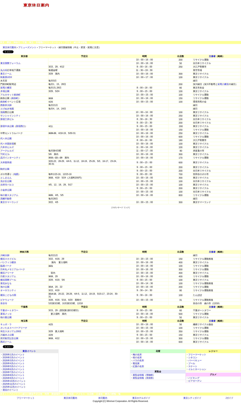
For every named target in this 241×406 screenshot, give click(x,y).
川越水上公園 (7, 335)
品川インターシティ (10, 157)
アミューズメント (27, 47)
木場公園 (4, 91)
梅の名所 (137, 354)
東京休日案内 (9, 47)
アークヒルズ (7, 150)
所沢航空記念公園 (9, 338)
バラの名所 (138, 360)
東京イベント (29, 351)
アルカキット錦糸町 (10, 94)
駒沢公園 (4, 169)
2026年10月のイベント (14, 381)
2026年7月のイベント (14, 372)
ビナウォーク (7, 300)
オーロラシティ (8, 290)
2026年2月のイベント (14, 357)
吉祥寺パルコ (7, 184)
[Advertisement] (156, 20)
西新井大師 (6, 105)
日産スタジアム (8, 276)
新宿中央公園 (7, 126)
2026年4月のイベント (14, 363)
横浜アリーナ (7, 273)
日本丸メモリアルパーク (12, 269)
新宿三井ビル (7, 119)
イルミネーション (197, 369)
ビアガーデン (195, 381)
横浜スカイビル (8, 259)
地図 (16, 174)
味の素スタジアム (9, 195)
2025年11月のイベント (14, 384)
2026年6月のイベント (14, 369)
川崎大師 (4, 255)
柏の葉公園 (6, 317)
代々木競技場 (7, 143)
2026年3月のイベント (14, 360)
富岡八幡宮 (223, 84)
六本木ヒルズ (7, 147)
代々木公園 (6, 138)
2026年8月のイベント (14, 375)
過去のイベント (10, 390)
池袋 (2, 112)
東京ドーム (6, 73)
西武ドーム (6, 342)
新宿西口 (20, 126)
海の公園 (4, 287)
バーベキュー (195, 360)
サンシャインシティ (10, 115)
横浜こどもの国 (8, 295)
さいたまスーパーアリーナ (13, 328)
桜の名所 (137, 357)
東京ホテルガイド (141, 398)
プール (191, 363)
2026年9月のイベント (14, 378)
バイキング (193, 378)
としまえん (6, 177)
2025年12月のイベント (14, 387)
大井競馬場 (6, 162)
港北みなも (6, 283)
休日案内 (102, 398)
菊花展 (136, 363)
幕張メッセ (6, 314)
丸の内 (3, 70)
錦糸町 (15, 98)
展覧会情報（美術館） (144, 378)
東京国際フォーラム (10, 63)
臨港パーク (6, 266)
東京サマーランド (9, 202)
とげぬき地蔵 (7, 108)
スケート (192, 366)
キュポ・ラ (6, 324)
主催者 (212, 56)
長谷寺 (3, 303)
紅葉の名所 (138, 366)
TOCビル (5, 154)
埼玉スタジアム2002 (10, 331)
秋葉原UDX (6, 77)
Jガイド (229, 398)
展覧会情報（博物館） (144, 375)
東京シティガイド (192, 398)
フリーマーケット (197, 354)
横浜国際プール (8, 280)
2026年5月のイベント (14, 366)
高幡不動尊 (6, 198)
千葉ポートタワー (9, 310)
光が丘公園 (6, 181)
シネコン (192, 357)
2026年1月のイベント (14, 354)
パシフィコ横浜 (8, 262)
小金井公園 (6, 190)
